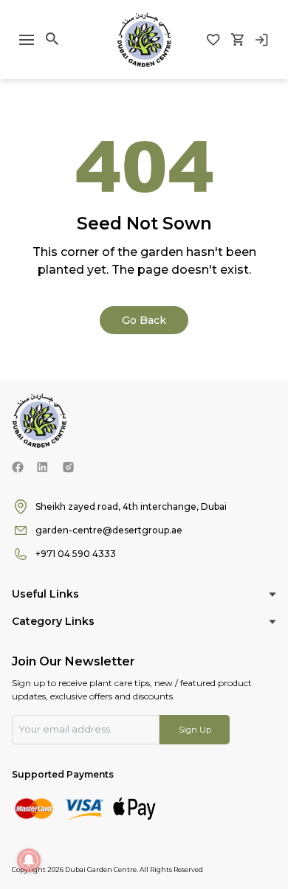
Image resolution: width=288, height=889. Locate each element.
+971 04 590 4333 (75, 553)
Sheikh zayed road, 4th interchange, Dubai (131, 506)
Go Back (144, 320)
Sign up (195, 729)
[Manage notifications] (29, 860)
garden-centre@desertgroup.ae (108, 530)
